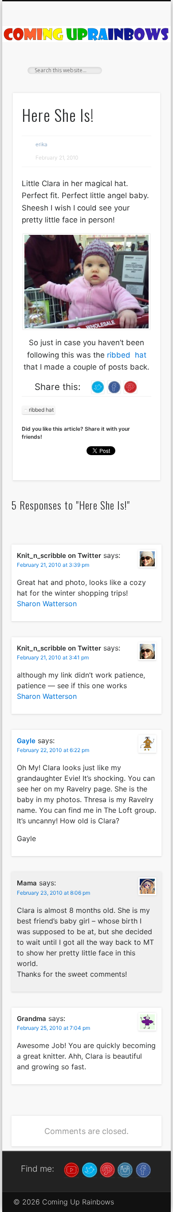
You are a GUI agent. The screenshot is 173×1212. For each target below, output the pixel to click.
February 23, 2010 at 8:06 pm (53, 892)
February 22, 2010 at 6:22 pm (53, 750)
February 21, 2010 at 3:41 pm (53, 657)
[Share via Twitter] (98, 386)
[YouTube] (71, 1169)
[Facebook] (143, 1169)
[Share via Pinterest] (130, 386)
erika (41, 144)
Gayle (26, 741)
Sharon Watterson (47, 603)
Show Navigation (138, 79)
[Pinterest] (107, 1169)
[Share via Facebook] (114, 386)
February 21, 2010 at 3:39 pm (53, 564)
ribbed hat (126, 355)
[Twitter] (89, 1169)
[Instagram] (125, 1169)
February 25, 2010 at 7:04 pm (53, 1028)
